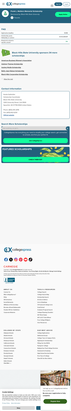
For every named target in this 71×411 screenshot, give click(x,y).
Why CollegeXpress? (10, 294)
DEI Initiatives (8, 299)
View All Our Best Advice (44, 358)
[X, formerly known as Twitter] (11, 261)
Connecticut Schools (10, 348)
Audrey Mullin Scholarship (11, 67)
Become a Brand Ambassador (12, 307)
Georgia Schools (8, 356)
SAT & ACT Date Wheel (44, 317)
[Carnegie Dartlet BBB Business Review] (9, 283)
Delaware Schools (9, 351)
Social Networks (8, 302)
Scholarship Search (43, 297)
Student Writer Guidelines (12, 310)
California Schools (9, 343)
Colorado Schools (9, 345)
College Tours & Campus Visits (46, 338)
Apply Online (63, 14)
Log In (66, 4)
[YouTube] (25, 261)
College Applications (43, 333)
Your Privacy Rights (33, 271)
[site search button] (52, 5)
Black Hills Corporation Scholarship (14, 74)
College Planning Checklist (45, 312)
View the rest (8, 79)
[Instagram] (15, 261)
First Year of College (43, 356)
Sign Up (58, 4)
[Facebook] (6, 261)
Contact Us (7, 292)
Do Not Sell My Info (44, 271)
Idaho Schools (8, 361)
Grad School (40, 307)
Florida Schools (8, 353)
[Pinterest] (20, 261)
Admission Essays (42, 335)
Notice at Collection (23, 271)
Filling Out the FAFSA (43, 343)
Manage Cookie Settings (55, 271)
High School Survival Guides (45, 353)
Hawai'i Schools (8, 358)
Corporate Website (9, 312)
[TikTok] (30, 261)
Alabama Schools (8, 333)
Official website (8, 115)
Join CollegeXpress (35, 140)
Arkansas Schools (9, 340)
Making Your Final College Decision (47, 348)
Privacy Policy (14, 271)
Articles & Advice (42, 299)
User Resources (42, 322)
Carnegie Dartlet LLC (18, 269)
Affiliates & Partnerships (11, 304)
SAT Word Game (42, 315)
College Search (41, 292)
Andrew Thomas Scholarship (12, 64)
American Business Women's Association (16, 60)
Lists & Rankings (42, 302)
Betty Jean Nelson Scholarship (12, 71)
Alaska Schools (8, 335)
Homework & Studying (43, 351)
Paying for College (42, 345)
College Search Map (43, 294)
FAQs (5, 297)
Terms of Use (7, 271)
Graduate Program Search (45, 310)
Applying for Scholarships (44, 340)
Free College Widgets (43, 320)
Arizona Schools (8, 338)
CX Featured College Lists (45, 304)
